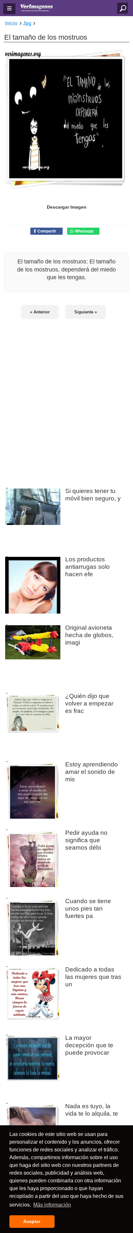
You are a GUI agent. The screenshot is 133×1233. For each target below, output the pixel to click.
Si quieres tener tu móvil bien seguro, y (93, 494)
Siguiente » (85, 312)
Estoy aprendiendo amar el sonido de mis (91, 772)
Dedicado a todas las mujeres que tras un (93, 977)
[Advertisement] (66, 399)
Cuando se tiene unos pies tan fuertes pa (88, 908)
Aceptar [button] (31, 1221)
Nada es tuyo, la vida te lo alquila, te (91, 1109)
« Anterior (40, 312)
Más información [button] (52, 1205)
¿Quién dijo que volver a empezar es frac (89, 703)
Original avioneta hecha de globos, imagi (89, 635)
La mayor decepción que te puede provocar (89, 1045)
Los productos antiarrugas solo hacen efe (87, 566)
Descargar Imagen (67, 207)
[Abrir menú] (9, 8)
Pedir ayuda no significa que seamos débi (86, 840)
